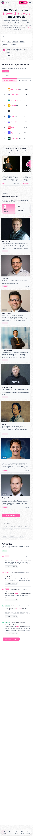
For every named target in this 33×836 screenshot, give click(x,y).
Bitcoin (22, 41)
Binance (13, 105)
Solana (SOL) (14, 122)
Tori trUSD (18, 575)
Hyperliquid (14, 138)
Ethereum (5, 44)
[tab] (9, 80)
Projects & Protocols (15, 556)
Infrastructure (25, 529)
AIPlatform (27, 533)
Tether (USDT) (15, 100)
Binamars (17, 560)
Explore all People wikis (9, 515)
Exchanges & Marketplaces (17, 622)
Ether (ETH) (14, 94)
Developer (27, 526)
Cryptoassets (13, 572)
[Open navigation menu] (30, 2)
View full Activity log (10, 639)
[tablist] (16, 80)
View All (5, 71)
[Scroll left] (3, 170)
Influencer (19, 533)
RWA (13, 533)
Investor (17, 529)
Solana (21, 536)
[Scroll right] (29, 170)
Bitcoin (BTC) (15, 89)
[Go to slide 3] (30, 216)
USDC (12, 116)
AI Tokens (15, 41)
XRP (12, 111)
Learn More (10, 54)
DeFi (9, 41)
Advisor (5, 529)
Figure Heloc (14, 133)
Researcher (6, 533)
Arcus (17, 626)
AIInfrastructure (13, 536)
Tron (12, 127)
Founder (5, 526)
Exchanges (13, 44)
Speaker (20, 526)
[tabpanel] (16, 112)
